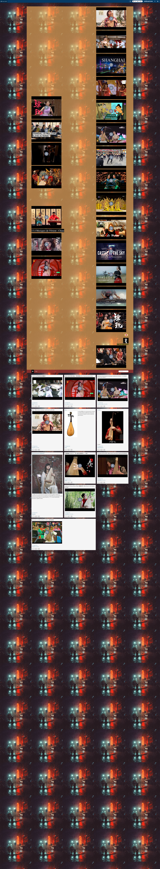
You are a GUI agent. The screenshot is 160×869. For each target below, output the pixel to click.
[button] (157, 1)
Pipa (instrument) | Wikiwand (38, 453)
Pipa (66, 409)
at (35, 404)
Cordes (98, 409)
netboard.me (148, 1)
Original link (35, 402)
